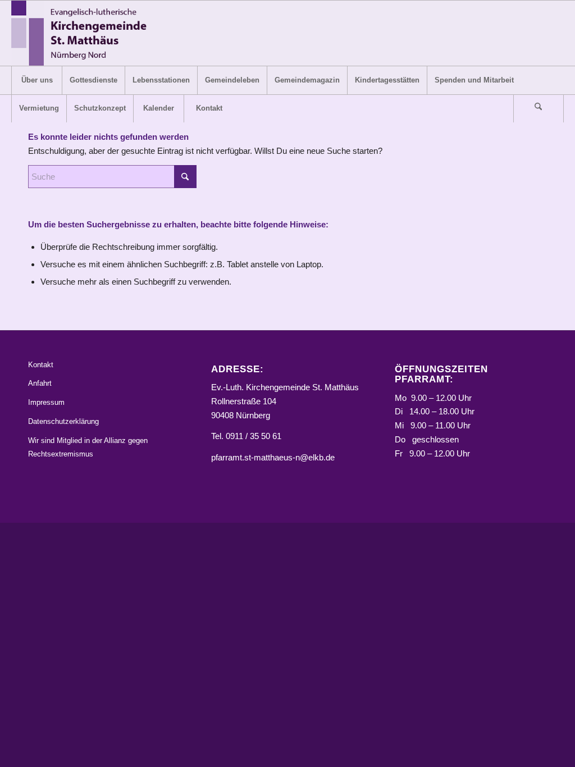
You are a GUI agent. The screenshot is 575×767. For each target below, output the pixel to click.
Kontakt (40, 364)
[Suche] (538, 108)
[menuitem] (36, 80)
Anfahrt (40, 383)
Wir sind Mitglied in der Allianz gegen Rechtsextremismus (88, 447)
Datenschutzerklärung (63, 421)
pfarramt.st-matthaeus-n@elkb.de (273, 457)
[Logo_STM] (82, 33)
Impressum (46, 402)
